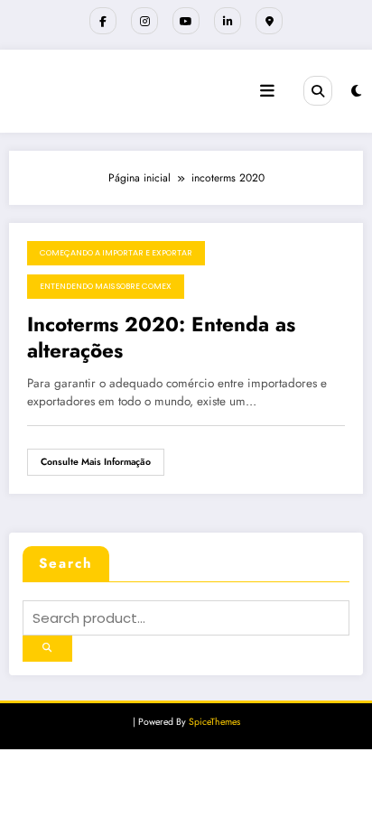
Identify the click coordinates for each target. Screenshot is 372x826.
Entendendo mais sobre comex (106, 286)
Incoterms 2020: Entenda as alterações (161, 338)
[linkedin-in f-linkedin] (227, 20)
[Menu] (267, 91)
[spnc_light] (356, 91)
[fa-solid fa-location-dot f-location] (269, 20)
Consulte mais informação (96, 462)
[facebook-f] (102, 20)
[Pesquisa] (317, 90)
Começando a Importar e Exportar (116, 252)
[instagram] (144, 20)
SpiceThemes (214, 722)
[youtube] (186, 20)
